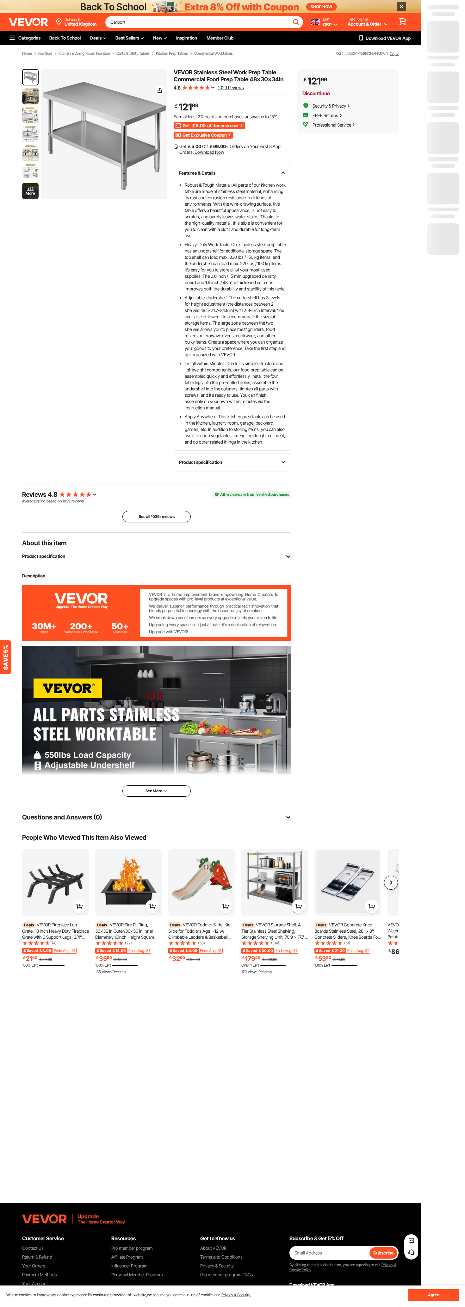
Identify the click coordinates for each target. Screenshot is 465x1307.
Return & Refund (37, 1257)
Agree (433, 1294)
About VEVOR (213, 1248)
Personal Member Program (137, 1274)
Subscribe (383, 1252)
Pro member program (132, 1248)
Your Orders (33, 1265)
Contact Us (33, 1248)
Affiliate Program (127, 1257)
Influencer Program (129, 1265)
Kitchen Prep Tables (172, 53)
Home (27, 53)
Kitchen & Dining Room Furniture (84, 53)
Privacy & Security (217, 1265)
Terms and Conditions (221, 1257)
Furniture (45, 53)
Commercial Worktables (213, 53)
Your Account (35, 1283)
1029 (67, 501)
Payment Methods (39, 1274)
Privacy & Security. (236, 1294)
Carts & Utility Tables (133, 53)
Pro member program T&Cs (226, 1274)
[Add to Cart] (79, 906)
